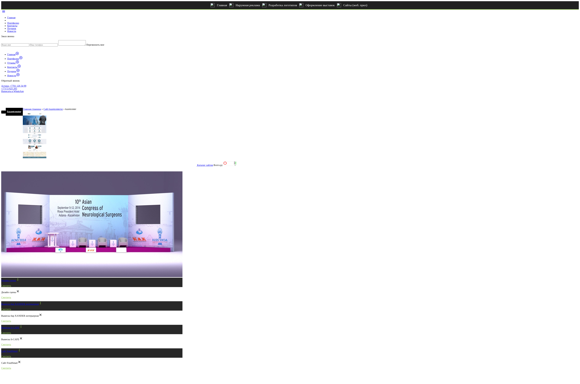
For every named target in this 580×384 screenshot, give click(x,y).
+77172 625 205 (9, 88)
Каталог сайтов (205, 165)
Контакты (12, 25)
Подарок (11, 28)
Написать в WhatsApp (12, 91)
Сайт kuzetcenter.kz (53, 109)
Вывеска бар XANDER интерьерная (20, 304)
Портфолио (13, 23)
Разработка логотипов (283, 5)
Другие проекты (14, 166)
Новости (11, 31)
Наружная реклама (248, 5)
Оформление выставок (320, 5)
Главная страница (32, 109)
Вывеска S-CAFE (10, 327)
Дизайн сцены (8, 280)
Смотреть (6, 285)
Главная (222, 5)
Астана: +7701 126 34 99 (13, 86)
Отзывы (13, 63)
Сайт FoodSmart (9, 351)
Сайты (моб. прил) (355, 5)
